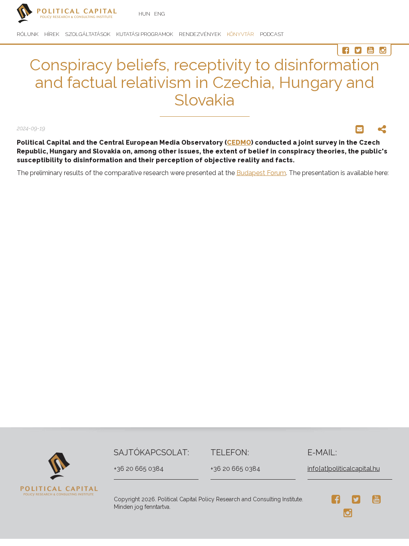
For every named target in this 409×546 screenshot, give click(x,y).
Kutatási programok (144, 34)
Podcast (272, 34)
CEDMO (239, 142)
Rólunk (27, 34)
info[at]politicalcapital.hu (344, 468)
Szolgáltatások (87, 34)
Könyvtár (240, 34)
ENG (159, 14)
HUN (144, 14)
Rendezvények (200, 34)
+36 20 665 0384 (139, 468)
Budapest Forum (261, 173)
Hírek (51, 34)
